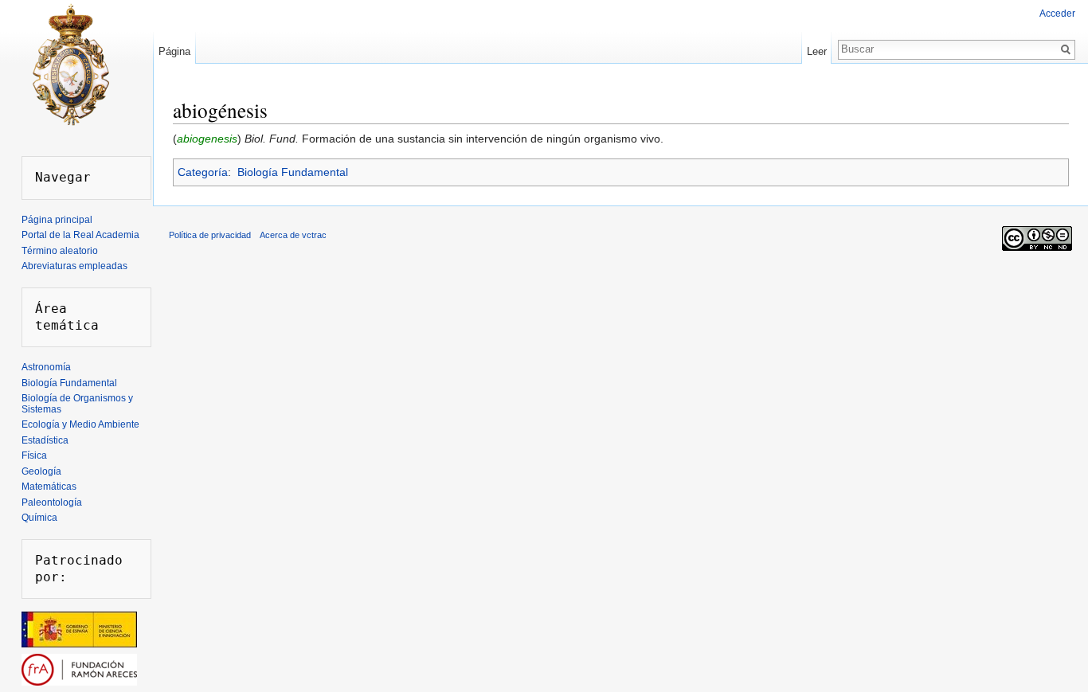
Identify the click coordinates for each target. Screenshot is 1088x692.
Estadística (45, 440)
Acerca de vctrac (293, 235)
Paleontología (52, 502)
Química (39, 517)
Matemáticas (49, 486)
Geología (41, 471)
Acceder (1057, 13)
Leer (817, 51)
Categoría (203, 172)
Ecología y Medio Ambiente (80, 424)
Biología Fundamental (292, 172)
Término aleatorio (60, 250)
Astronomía (46, 367)
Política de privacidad (210, 235)
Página (174, 51)
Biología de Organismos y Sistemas (77, 404)
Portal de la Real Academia (80, 234)
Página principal (57, 219)
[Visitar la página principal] (70, 63)
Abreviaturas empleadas (74, 266)
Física (34, 455)
